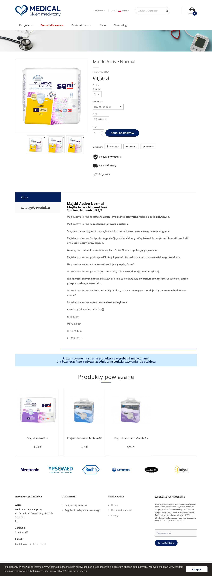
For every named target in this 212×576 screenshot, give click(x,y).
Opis (24, 197)
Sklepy (114, 515)
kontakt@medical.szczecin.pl (30, 544)
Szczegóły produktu (35, 207)
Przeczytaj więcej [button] (77, 571)
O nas (114, 504)
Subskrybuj (168, 542)
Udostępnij (114, 146)
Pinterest (149, 146)
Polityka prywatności (75, 504)
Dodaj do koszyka (122, 133)
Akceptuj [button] (196, 569)
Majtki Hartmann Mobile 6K (84, 438)
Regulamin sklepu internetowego (82, 510)
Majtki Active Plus (38, 438)
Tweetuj (132, 146)
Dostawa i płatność (121, 510)
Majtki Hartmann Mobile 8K (131, 438)
